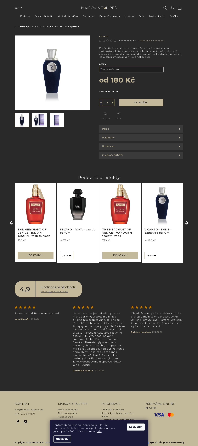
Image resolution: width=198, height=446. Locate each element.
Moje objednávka (68, 409)
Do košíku (141, 102)
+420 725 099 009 (25, 414)
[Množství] (107, 102)
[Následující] (186, 223)
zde (99, 431)
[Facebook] (18, 421)
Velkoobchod (65, 416)
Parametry (108, 137)
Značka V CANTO (112, 155)
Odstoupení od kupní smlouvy (118, 419)
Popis (105, 128)
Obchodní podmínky (113, 409)
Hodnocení (108, 146)
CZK (17, 8)
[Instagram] (25, 421)
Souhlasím (135, 427)
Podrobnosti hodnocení (151, 40)
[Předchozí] (11, 223)
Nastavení (62, 439)
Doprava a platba (68, 413)
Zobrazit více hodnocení (54, 291)
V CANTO (104, 36)
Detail (65, 255)
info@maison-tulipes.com (29, 409)
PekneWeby (178, 442)
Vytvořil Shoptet (158, 442)
